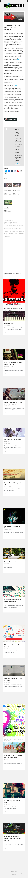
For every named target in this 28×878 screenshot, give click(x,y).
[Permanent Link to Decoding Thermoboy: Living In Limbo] (14, 675)
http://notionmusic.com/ (9, 113)
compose (10, 225)
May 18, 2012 (7, 443)
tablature (7, 234)
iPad (20, 228)
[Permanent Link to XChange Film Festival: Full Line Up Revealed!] (14, 596)
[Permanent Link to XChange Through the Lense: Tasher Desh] (14, 304)
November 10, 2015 (8, 603)
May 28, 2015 (7, 405)
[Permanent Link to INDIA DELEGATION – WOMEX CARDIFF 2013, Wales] (14, 752)
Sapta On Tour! (9, 323)
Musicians (15, 222)
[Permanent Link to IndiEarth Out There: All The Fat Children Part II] (14, 398)
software (16, 233)
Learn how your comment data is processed (13, 274)
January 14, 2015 (7, 529)
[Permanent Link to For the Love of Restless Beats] (14, 522)
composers (15, 225)
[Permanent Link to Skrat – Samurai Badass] (14, 558)
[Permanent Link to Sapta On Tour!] (14, 320)
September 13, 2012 (8, 366)
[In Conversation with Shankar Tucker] (8, 185)
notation (13, 231)
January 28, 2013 (7, 563)
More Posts (17, 163)
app (7, 223)
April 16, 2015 (7, 325)
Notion (17, 231)
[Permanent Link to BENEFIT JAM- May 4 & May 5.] (14, 735)
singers (12, 233)
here (18, 59)
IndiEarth (17, 129)
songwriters (21, 233)
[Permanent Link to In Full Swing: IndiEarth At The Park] (14, 797)
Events (10, 222)
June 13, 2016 (7, 648)
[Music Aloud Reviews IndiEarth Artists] (8, 202)
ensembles (20, 225)
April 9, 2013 (6, 759)
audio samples (12, 223)
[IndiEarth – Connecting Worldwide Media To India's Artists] (14, 7)
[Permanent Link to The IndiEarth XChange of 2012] (14, 479)
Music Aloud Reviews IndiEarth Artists (8, 209)
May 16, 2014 (7, 804)
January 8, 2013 (7, 486)
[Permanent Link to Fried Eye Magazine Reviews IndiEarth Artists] (14, 359)
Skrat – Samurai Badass (11, 562)
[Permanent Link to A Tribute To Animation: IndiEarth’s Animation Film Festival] (14, 833)
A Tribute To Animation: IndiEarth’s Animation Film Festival (12, 838)
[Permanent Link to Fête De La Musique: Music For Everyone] (14, 641)
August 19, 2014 (7, 841)
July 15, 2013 (7, 682)
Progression (7, 233)
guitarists (9, 228)
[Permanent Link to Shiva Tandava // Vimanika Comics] (14, 436)
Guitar (11, 226)
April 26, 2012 (7, 740)
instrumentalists (15, 228)
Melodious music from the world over (16, 192)
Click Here (15, 85)
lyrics (10, 231)
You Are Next (12, 234)
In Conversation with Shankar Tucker (7, 192)
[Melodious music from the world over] (17, 185)
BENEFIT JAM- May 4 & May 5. (13, 739)
